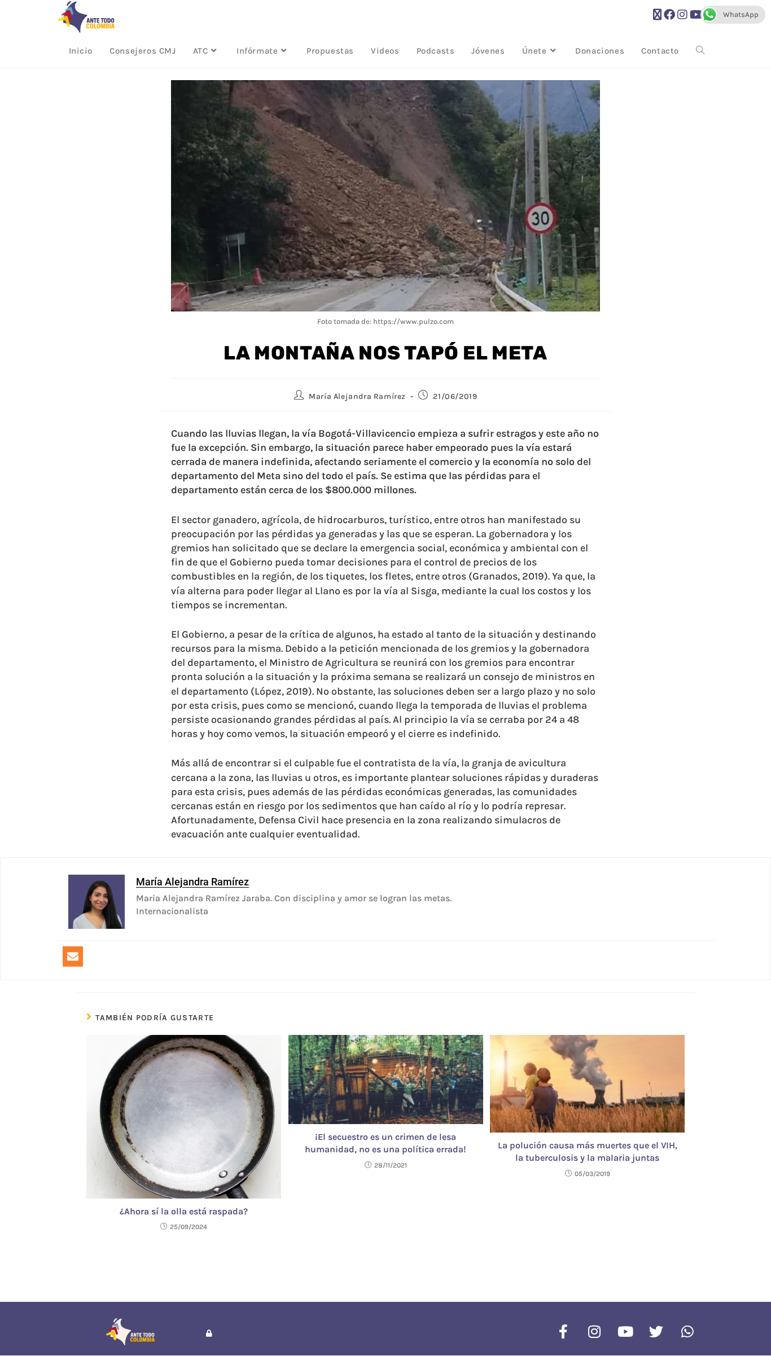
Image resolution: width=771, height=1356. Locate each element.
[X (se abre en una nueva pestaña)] (657, 15)
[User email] (73, 956)
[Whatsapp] (687, 1332)
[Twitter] (656, 1332)
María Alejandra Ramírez (357, 396)
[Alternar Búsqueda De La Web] (700, 51)
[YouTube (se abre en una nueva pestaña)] (696, 15)
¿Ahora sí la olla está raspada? (184, 1211)
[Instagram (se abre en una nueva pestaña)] (682, 15)
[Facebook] (563, 1332)
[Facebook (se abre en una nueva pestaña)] (669, 15)
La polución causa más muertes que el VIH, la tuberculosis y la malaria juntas (587, 1151)
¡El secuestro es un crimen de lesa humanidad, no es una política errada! (385, 1143)
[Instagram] (594, 1332)
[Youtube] (625, 1332)
